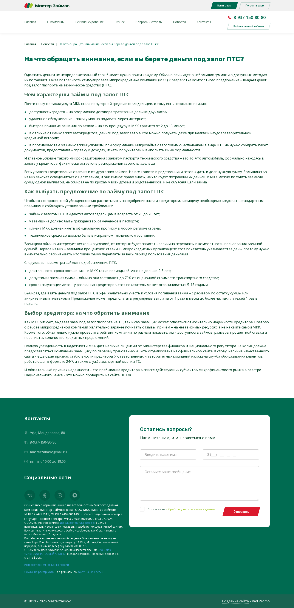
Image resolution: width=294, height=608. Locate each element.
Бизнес (120, 22)
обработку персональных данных (190, 509)
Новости (179, 22)
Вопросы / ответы (148, 22)
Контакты (204, 22)
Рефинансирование (89, 22)
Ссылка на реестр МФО (39, 572)
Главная (30, 22)
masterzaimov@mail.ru (48, 452)
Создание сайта (235, 601)
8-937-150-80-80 (250, 17)
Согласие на (181, 509)
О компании (56, 22)
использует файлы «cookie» (77, 523)
